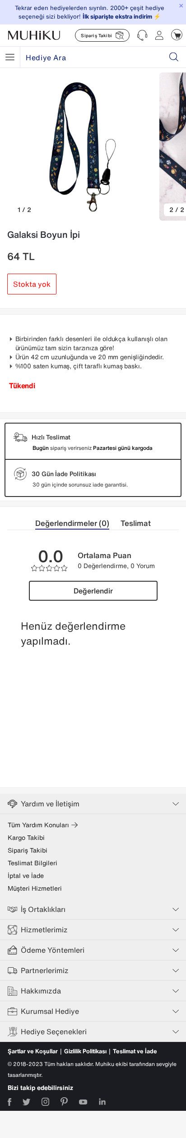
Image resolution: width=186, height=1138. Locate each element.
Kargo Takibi (26, 837)
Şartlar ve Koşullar (33, 1051)
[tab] (78, 523)
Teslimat (136, 523)
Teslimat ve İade (135, 1051)
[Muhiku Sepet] (176, 34)
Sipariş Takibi (27, 850)
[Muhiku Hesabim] (159, 35)
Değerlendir (93, 590)
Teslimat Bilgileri (32, 863)
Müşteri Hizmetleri (35, 888)
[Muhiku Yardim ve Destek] (142, 35)
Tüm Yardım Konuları (38, 824)
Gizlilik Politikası (85, 1051)
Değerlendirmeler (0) (72, 523)
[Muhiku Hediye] (9, 57)
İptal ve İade (26, 875)
